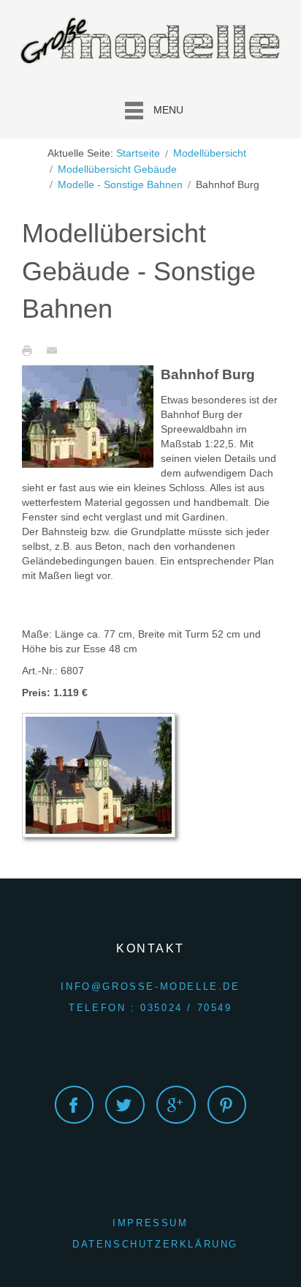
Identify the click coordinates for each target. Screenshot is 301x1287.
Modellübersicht (209, 153)
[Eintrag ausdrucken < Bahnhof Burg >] (30, 350)
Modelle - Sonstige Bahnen (120, 184)
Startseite (138, 153)
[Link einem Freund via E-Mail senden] (55, 350)
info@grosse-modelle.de (150, 986)
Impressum (150, 1222)
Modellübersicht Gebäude (117, 169)
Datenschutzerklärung (155, 1244)
